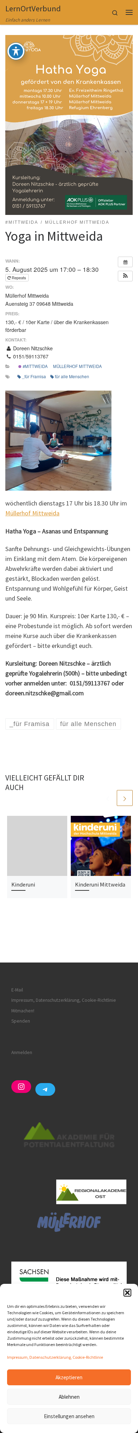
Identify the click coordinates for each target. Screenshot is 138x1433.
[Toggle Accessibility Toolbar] (15, 51)
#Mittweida (35, 366)
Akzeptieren (69, 1377)
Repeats (19, 277)
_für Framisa (34, 376)
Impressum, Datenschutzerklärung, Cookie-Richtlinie (55, 1357)
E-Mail (17, 990)
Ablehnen (69, 1396)
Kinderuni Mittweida (100, 884)
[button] (127, 1292)
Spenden (20, 1021)
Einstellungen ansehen (69, 1416)
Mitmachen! (22, 1011)
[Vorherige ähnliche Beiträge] (108, 798)
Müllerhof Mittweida (77, 366)
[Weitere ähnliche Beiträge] (125, 798)
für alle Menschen (72, 376)
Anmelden (21, 1052)
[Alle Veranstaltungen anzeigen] (125, 262)
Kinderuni (23, 884)
